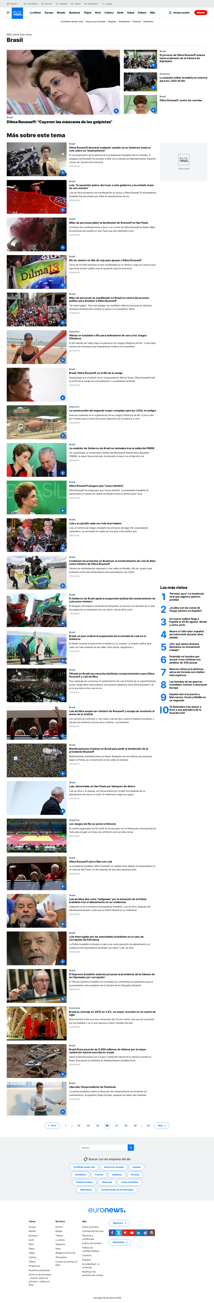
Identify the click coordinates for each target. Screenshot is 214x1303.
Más (84, 1221)
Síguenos (60, 1244)
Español (13, 4)
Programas (34, 1265)
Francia (137, 21)
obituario (148, 21)
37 (116, 1125)
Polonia (135, 1174)
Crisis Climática (129, 1182)
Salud (130, 12)
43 (148, 1125)
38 (125, 1125)
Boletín (58, 1231)
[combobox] (119, 3)
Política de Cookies (92, 1243)
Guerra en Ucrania (95, 21)
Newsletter (118, 1242)
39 (135, 1125)
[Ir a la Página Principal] (17, 13)
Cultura (108, 12)
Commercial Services (93, 1231)
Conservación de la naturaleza (117, 1189)
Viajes (87, 12)
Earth (120, 12)
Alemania (107, 1182)
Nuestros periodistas (39, 1270)
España (112, 21)
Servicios (60, 1221)
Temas (32, 1221)
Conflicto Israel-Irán (72, 21)
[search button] (103, 3)
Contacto (86, 1255)
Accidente (124, 21)
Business (74, 12)
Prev (53, 1125)
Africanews (61, 1257)
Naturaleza (86, 1189)
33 (78, 1125)
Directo (201, 12)
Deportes (165, 73)
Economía (74, 1008)
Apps (58, 1248)
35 (97, 1125)
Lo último (35, 12)
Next (98, 12)
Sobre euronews (90, 1227)
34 (88, 1125)
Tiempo (59, 1235)
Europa (49, 12)
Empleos (86, 1259)
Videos (142, 12)
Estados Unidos (84, 1182)
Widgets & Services (65, 1253)
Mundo (61, 12)
